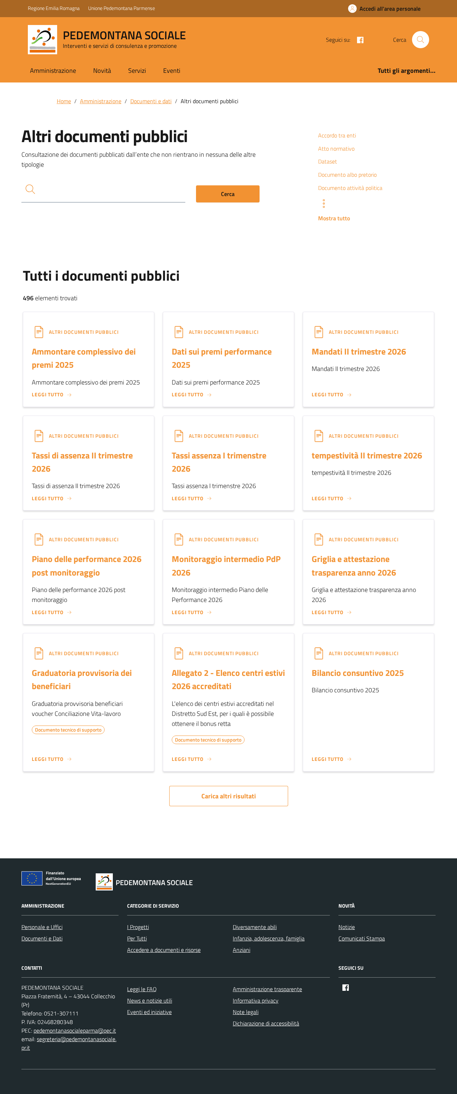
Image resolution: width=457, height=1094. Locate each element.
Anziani (241, 949)
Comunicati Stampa (361, 938)
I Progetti (138, 927)
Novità (102, 70)
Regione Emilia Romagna (54, 8)
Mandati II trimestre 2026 (359, 351)
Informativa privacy (255, 1000)
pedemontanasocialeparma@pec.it (75, 1030)
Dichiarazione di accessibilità (266, 1023)
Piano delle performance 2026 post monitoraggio (86, 565)
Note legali (245, 1012)
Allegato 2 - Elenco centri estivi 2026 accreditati (228, 679)
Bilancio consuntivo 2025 (358, 672)
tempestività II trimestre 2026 (367, 455)
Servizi (137, 70)
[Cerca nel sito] (420, 39)
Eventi (171, 70)
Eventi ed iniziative (149, 1012)
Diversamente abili (255, 927)
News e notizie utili (149, 1000)
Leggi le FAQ (142, 989)
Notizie (346, 927)
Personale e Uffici (41, 927)
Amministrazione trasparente (267, 989)
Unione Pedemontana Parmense (121, 8)
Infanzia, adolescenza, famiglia (269, 938)
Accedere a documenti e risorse (164, 949)
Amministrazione (53, 70)
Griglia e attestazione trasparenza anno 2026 (354, 565)
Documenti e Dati (41, 938)
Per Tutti (137, 938)
